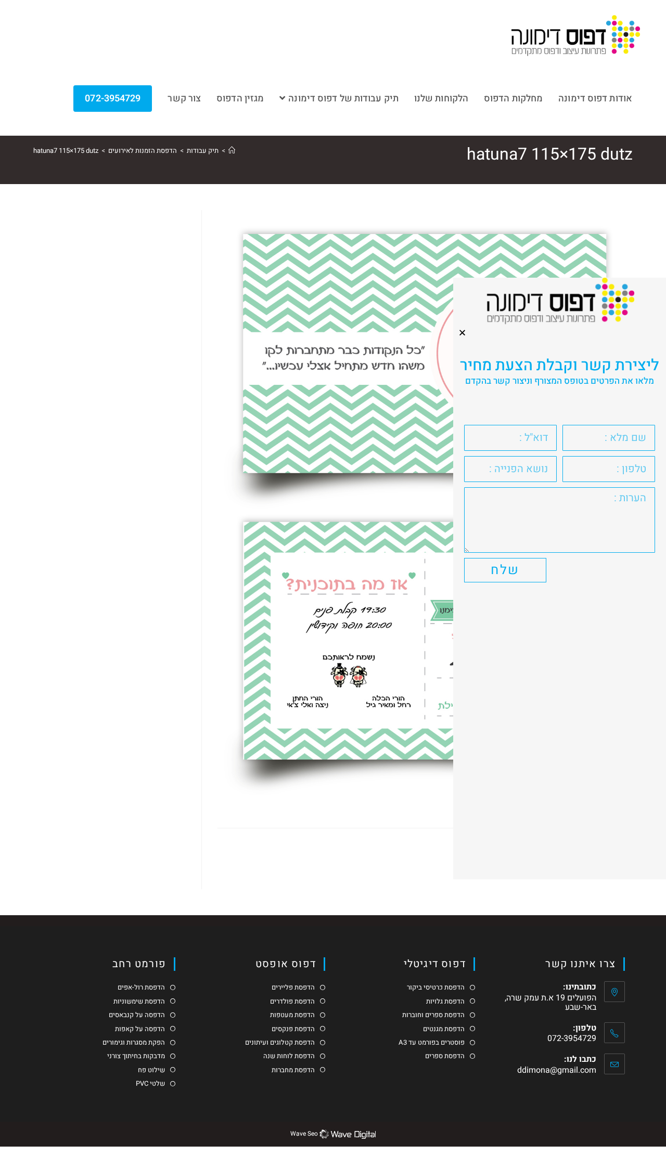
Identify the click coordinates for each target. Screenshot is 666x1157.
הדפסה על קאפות (140, 1029)
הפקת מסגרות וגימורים (134, 1042)
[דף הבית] (231, 150)
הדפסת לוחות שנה (289, 1056)
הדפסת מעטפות (292, 1015)
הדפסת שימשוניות (139, 1001)
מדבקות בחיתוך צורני (136, 1056)
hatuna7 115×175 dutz (65, 150)
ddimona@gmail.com (556, 1070)
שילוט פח (151, 1070)
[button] (462, 332)
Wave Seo (304, 1133)
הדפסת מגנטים (444, 1029)
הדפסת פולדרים (292, 1001)
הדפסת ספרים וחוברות (433, 1015)
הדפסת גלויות (445, 1001)
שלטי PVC (150, 1083)
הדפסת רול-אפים (141, 987)
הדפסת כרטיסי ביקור (436, 987)
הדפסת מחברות (293, 1070)
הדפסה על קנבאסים (137, 1015)
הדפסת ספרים (445, 1056)
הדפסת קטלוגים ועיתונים (280, 1042)
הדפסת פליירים (293, 987)
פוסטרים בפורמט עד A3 (432, 1042)
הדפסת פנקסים (293, 1029)
